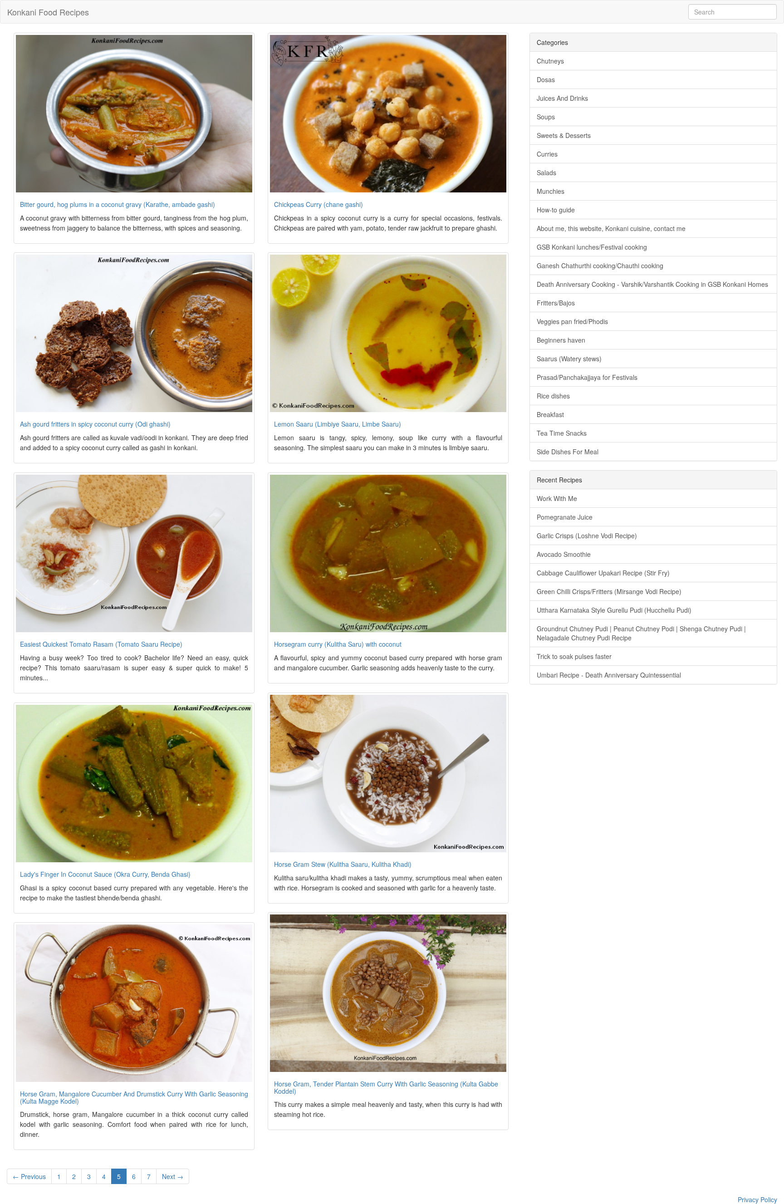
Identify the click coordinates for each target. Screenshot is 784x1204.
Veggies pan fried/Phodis (572, 321)
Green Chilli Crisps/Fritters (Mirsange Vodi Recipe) (609, 591)
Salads (546, 172)
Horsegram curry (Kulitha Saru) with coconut (338, 644)
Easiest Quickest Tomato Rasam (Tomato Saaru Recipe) (101, 644)
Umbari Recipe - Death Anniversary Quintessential (609, 674)
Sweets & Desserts (564, 135)
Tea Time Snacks (562, 432)
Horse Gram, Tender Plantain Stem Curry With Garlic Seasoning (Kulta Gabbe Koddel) (386, 1087)
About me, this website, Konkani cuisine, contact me (611, 228)
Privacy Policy (757, 1199)
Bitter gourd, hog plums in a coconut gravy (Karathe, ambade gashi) (117, 204)
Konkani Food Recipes (48, 12)
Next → (172, 1176)
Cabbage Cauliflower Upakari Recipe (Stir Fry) (603, 572)
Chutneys (550, 60)
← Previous (29, 1176)
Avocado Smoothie (564, 554)
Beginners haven (561, 339)
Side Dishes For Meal (567, 451)
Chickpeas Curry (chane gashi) (318, 204)
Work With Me (557, 498)
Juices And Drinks (562, 98)
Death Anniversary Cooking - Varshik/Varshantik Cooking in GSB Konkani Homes (652, 284)
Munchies (550, 191)
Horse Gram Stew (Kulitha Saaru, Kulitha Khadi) (343, 864)
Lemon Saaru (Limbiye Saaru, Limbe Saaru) (337, 423)
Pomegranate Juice (565, 516)
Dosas (546, 79)
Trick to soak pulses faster (574, 656)
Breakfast (550, 414)
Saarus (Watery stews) (569, 358)
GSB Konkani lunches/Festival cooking (592, 246)
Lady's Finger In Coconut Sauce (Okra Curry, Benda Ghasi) (105, 874)
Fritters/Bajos (556, 302)
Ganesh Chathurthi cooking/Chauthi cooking (600, 265)
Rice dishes (553, 395)
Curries (547, 153)
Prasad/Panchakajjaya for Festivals (587, 377)
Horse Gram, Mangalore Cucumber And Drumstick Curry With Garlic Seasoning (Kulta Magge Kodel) (134, 1097)
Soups (546, 116)
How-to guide (556, 209)
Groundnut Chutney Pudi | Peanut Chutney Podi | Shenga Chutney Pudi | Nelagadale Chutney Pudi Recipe (641, 633)
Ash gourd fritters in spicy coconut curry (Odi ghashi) (95, 423)
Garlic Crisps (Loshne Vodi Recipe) (587, 535)
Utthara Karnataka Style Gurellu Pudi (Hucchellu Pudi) (614, 609)
